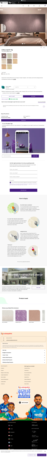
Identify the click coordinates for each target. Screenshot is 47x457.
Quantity (17, 87)
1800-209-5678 (9, 338)
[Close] (45, 451)
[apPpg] (35, 445)
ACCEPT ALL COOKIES (42, 454)
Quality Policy (26, 377)
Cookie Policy (26, 370)
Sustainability (3, 381)
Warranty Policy (27, 374)
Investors (2, 368)
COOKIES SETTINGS (32, 454)
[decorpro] (35, 432)
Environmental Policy (27, 372)
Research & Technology (5, 372)
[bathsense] (35, 428)
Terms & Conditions (27, 381)
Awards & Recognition (4, 379)
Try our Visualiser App (7, 123)
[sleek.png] (35, 425)
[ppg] (35, 441)
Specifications (5, 113)
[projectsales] (35, 436)
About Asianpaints (4, 366)
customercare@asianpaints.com (11, 340)
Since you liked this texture (10, 308)
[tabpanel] (23, 26)
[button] (39, 5)
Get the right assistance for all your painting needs (22, 163)
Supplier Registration (4, 374)
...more (14, 79)
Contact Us (3, 383)
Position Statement (27, 379)
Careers (2, 370)
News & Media (3, 377)
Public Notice (26, 383)
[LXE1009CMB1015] (23, 26)
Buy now (33, 96)
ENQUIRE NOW (23, 190)
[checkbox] (10, 182)
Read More (23, 120)
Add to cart (12, 96)
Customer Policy (27, 368)
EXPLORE (38, 287)
